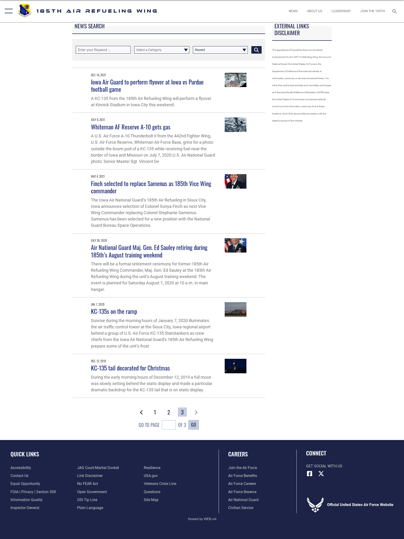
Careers (238, 454)
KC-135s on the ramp (114, 311)
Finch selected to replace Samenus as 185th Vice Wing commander (151, 187)
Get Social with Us (324, 466)
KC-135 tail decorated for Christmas (130, 367)
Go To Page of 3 (162, 424)
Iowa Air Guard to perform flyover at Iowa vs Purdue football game (147, 85)
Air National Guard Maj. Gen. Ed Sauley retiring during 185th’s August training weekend (149, 251)
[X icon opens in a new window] (321, 473)
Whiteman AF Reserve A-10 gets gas (130, 126)
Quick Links (25, 454)
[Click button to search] (256, 50)
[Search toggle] (395, 11)
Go (193, 424)
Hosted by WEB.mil (202, 519)
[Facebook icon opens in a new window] (309, 473)
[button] (7, 11)
